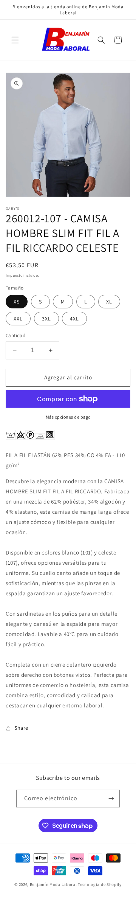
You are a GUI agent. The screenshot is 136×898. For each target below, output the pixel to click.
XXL (18, 318)
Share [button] (21, 727)
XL (109, 301)
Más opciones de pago (68, 417)
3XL (46, 318)
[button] (15, 40)
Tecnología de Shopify (100, 884)
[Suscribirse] (111, 798)
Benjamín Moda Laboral (53, 884)
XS (17, 301)
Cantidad (15, 335)
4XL (74, 318)
